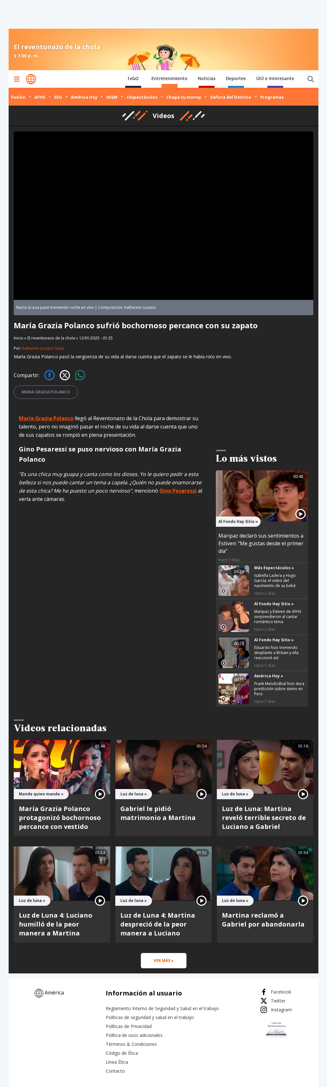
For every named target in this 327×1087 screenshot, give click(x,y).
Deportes (236, 78)
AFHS (39, 97)
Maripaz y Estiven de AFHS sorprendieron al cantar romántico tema (277, 616)
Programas (272, 97)
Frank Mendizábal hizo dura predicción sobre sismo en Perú (279, 688)
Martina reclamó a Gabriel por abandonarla (263, 919)
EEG (58, 97)
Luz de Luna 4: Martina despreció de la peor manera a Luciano (157, 924)
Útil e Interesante (275, 78)
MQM (112, 97)
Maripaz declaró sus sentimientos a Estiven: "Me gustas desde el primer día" (260, 543)
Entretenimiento (169, 78)
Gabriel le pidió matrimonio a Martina (158, 813)
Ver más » (164, 960)
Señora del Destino (230, 97)
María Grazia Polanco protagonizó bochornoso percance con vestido (60, 817)
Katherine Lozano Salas (43, 348)
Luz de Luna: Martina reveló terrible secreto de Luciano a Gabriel (264, 817)
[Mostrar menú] (16, 79)
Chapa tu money (183, 97)
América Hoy (84, 97)
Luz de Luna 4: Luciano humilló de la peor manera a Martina (55, 924)
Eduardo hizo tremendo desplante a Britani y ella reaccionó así (276, 652)
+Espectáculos (141, 97)
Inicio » (20, 338)
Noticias (207, 78)
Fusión (18, 97)
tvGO (133, 78)
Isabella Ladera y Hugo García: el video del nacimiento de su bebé (275, 580)
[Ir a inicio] (31, 79)
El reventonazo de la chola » (52, 338)
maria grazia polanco (46, 392)
